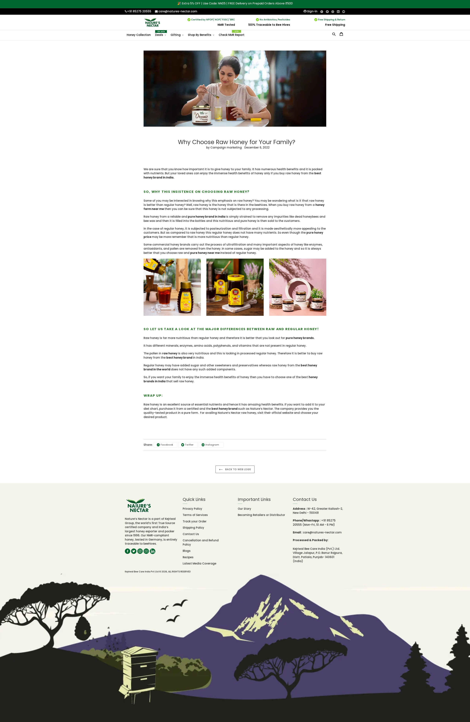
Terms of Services (195, 515)
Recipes (188, 557)
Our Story (244, 509)
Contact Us (191, 534)
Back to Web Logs (238, 469)
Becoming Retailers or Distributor (261, 515)
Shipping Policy (193, 528)
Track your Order (195, 521)
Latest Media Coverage (199, 563)
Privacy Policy (192, 509)
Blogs (187, 551)
